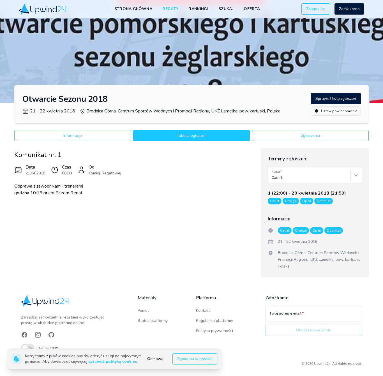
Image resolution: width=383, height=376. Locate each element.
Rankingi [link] (198, 8)
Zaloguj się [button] (315, 8)
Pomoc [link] (143, 310)
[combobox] (272, 178)
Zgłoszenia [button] (310, 135)
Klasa (275, 171)
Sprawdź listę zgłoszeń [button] (335, 98)
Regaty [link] (170, 8)
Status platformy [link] (153, 320)
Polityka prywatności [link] (214, 330)
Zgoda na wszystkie (195, 358)
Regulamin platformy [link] (214, 320)
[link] (43, 9)
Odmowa (155, 358)
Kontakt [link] (203, 310)
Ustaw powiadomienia (339, 111)
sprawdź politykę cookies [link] (112, 361)
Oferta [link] (252, 8)
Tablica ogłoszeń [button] (192, 135)
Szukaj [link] (226, 8)
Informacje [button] (72, 135)
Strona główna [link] (133, 8)
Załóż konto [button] (349, 8)
